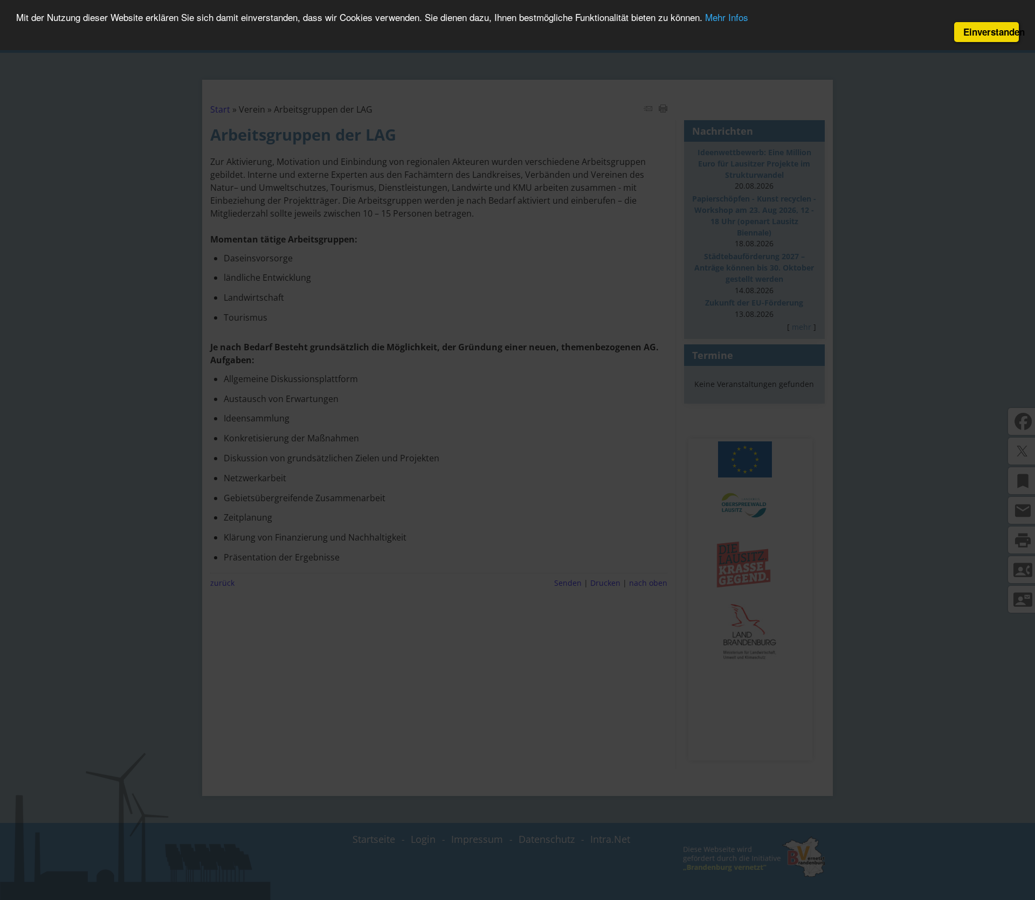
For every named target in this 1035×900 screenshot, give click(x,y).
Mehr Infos (726, 17)
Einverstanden (991, 31)
